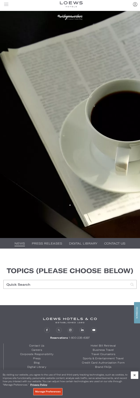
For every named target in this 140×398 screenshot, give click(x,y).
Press (36, 358)
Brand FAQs (103, 366)
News (20, 243)
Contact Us (114, 243)
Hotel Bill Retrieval (103, 345)
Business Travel (103, 349)
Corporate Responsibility (36, 354)
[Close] (134, 375)
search (132, 284)
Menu (6, 4)
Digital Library (36, 366)
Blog (37, 362)
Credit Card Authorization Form (103, 362)
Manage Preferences (47, 391)
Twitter (59, 330)
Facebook (47, 330)
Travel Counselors (103, 354)
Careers (37, 349)
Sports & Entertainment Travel (103, 358)
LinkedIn (82, 330)
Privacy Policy (38, 384)
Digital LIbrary (83, 243)
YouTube (94, 330)
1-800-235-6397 (79, 337)
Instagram (70, 330)
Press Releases (47, 243)
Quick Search (66, 284)
